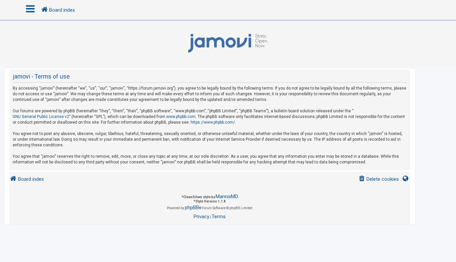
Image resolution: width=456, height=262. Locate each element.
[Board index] (228, 43)
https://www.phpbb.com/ (213, 122)
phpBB (192, 208)
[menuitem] (378, 179)
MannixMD (227, 196)
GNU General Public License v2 (41, 116)
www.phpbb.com (181, 116)
